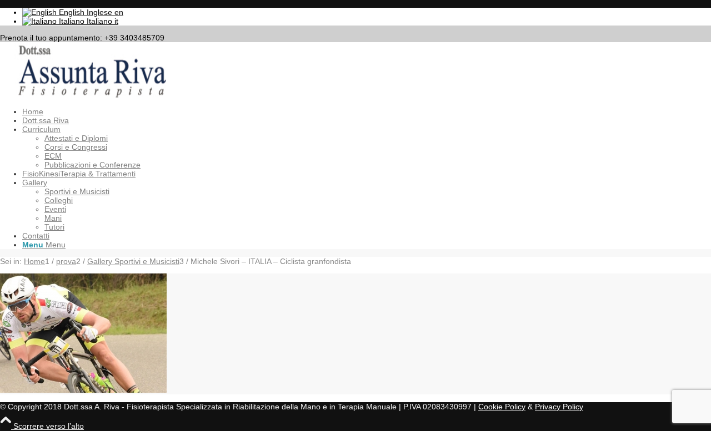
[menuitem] (366, 111)
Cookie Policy (501, 406)
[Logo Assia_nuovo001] (83, 94)
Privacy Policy (559, 406)
